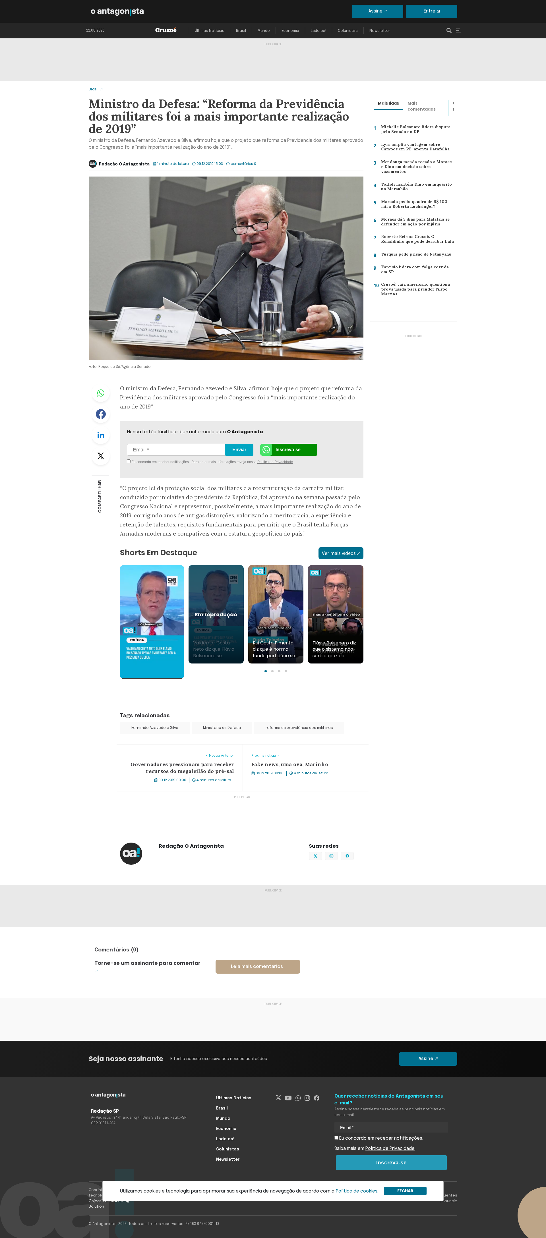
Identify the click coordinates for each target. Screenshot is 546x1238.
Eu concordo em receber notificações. (380, 1138)
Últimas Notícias (209, 31)
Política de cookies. (357, 1191)
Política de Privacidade (275, 462)
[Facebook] (316, 1098)
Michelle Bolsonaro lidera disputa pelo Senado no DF (414, 130)
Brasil (241, 31)
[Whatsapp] (298, 1098)
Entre (429, 11)
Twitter (101, 456)
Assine (375, 11)
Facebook (101, 414)
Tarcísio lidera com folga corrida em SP (416, 271)
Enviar (239, 449)
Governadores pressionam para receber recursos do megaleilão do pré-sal (173, 751)
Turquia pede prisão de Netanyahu (415, 255)
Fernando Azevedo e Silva (154, 728)
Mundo (264, 31)
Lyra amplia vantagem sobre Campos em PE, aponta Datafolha (414, 148)
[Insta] (307, 1098)
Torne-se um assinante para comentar (147, 963)
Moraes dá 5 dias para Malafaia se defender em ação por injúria (414, 223)
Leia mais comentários (257, 966)
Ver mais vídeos (339, 553)
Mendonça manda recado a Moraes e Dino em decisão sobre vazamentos (416, 168)
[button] (265, 671)
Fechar (405, 1191)
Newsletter (379, 31)
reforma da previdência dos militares (299, 728)
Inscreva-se (288, 449)
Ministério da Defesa (222, 728)
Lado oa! (318, 31)
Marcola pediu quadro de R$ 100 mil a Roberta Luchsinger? (416, 205)
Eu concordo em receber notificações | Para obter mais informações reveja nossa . (178, 462)
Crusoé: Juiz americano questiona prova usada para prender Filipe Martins (414, 290)
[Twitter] (278, 1098)
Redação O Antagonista (124, 164)
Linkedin (101, 435)
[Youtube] (288, 1098)
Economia (290, 31)
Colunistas (348, 31)
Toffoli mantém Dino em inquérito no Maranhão (414, 188)
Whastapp (101, 393)
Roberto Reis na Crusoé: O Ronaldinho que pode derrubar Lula (416, 240)
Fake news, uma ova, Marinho (275, 748)
